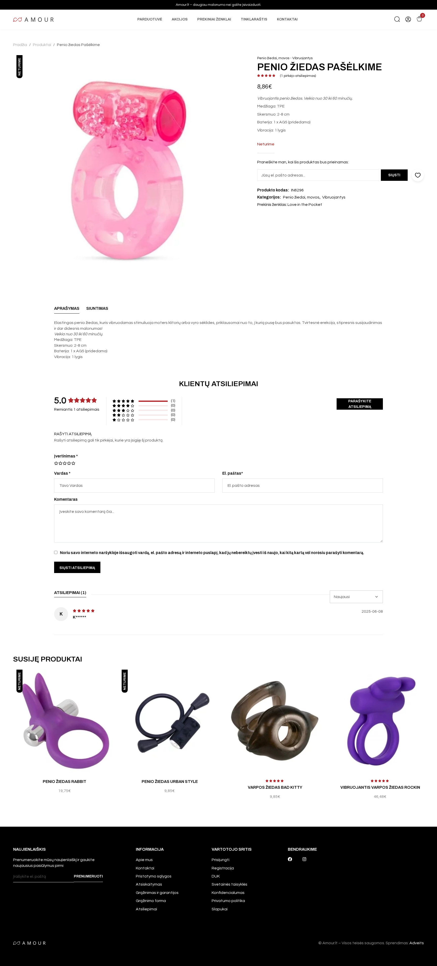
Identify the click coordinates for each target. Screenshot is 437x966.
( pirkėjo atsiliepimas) (298, 76)
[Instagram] (304, 859)
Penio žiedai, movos (273, 58)
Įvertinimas (66, 456)
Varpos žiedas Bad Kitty (275, 787)
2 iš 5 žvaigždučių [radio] (58, 463)
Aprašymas (66, 308)
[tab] (66, 310)
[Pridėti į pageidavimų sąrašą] (114, 679)
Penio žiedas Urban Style (170, 781)
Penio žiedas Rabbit (64, 781)
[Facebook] (290, 859)
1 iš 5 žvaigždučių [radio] (56, 463)
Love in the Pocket (305, 205)
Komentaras (66, 499)
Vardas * (62, 473)
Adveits (416, 943)
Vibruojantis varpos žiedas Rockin (380, 787)
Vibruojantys (302, 58)
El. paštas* (232, 473)
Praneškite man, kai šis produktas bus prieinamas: (303, 162)
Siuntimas (97, 308)
